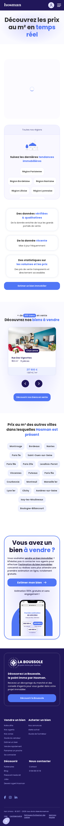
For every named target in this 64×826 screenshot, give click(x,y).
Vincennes (15, 473)
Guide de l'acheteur (37, 734)
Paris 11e (16, 455)
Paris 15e (49, 473)
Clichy (25, 490)
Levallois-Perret (49, 464)
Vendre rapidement (13, 746)
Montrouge (16, 446)
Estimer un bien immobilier (32, 285)
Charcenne (32, 350)
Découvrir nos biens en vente (32, 397)
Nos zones (8, 734)
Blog (6, 771)
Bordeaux (34, 446)
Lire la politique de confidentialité (18, 813)
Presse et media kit (12, 775)
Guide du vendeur (12, 738)
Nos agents (9, 729)
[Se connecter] (51, 5)
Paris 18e (11, 464)
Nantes (50, 446)
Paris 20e (28, 464)
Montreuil (31, 481)
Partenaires (9, 766)
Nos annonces (35, 725)
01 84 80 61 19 (35, 771)
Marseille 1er (50, 481)
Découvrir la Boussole (32, 698)
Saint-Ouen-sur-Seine (40, 455)
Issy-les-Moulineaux (32, 499)
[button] (25, 383)
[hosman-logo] (12, 6)
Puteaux (33, 473)
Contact (33, 766)
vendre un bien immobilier (39, 558)
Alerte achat (33, 729)
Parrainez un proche (13, 750)
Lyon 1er (11, 490)
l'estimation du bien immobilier (35, 564)
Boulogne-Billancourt (32, 508)
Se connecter (10, 754)
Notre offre (8, 725)
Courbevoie (13, 481)
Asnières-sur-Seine (46, 490)
